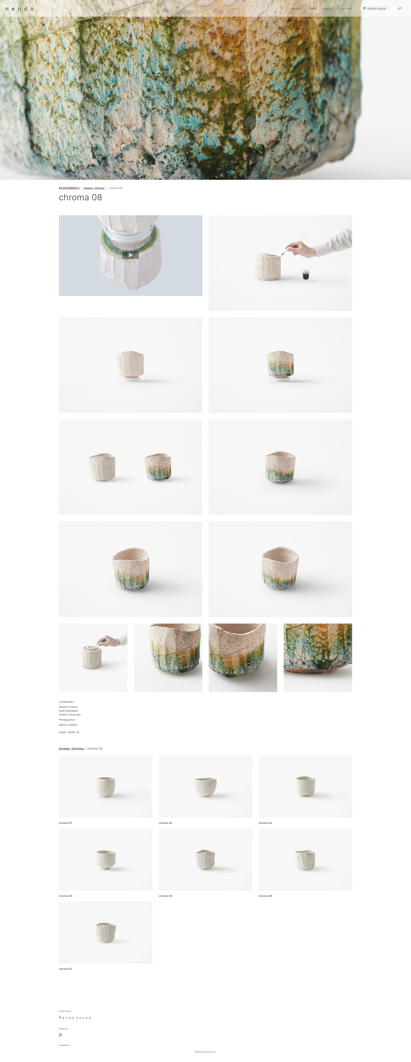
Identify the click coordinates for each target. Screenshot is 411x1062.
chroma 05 (165, 895)
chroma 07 (65, 968)
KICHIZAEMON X (69, 188)
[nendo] (19, 8)
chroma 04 (65, 895)
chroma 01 (65, 822)
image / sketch (67, 732)
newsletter (64, 1045)
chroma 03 (265, 822)
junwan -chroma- (94, 188)
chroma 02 (165, 822)
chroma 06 (265, 895)
